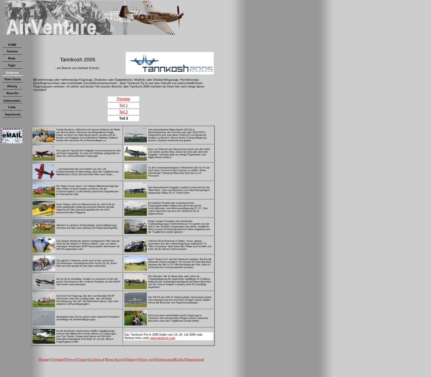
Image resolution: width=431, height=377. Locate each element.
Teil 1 (123, 105)
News (71, 359)
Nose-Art (146, 359)
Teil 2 (123, 112)
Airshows (96, 359)
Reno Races (114, 359)
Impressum (195, 359)
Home (44, 359)
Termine (58, 359)
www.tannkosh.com (162, 338)
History (131, 359)
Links (180, 359)
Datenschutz (165, 359)
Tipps (82, 359)
